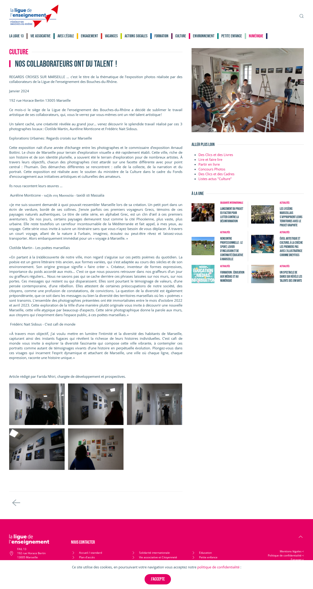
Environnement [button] (203, 36)
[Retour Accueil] (33, 16)
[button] (301, 16)
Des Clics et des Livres (215, 154)
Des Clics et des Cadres (216, 174)
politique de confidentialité (218, 567)
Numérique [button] (256, 36)
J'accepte (158, 579)
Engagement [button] (89, 36)
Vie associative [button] (40, 36)
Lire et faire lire (210, 159)
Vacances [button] (111, 36)
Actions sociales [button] (136, 36)
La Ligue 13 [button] (16, 36)
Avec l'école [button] (66, 36)
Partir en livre (209, 164)
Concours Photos (211, 169)
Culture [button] (180, 36)
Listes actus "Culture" (215, 178)
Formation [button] (161, 36)
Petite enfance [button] (231, 36)
